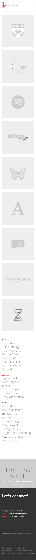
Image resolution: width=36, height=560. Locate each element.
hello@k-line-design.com (17, 514)
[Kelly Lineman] (10, 5)
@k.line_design (17, 516)
